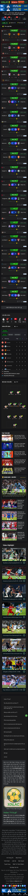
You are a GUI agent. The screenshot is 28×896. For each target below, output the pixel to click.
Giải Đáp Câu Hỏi (14, 867)
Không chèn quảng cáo (9, 739)
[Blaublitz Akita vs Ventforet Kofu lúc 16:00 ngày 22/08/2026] (14, 117)
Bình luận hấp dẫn (8, 732)
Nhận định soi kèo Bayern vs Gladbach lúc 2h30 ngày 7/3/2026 (21, 525)
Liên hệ (5, 757)
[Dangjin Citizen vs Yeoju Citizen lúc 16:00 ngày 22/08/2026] (14, 172)
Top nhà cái (14, 2)
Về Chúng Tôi (9, 857)
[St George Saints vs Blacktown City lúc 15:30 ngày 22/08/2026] (14, 89)
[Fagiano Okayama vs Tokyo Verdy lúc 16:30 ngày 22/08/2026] (14, 213)
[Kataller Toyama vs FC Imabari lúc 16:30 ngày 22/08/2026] (14, 227)
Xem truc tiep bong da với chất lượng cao (13, 724)
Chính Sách (7, 861)
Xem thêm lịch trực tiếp (13, 307)
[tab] (3, 18)
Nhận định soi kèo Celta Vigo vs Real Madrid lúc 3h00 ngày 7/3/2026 (21, 535)
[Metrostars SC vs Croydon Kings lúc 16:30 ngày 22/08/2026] (14, 255)
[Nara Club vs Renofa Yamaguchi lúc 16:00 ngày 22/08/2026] (14, 158)
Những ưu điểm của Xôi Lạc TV (10, 712)
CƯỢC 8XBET (21, 2)
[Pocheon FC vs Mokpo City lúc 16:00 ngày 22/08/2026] (14, 186)
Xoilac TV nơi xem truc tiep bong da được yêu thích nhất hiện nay (14, 707)
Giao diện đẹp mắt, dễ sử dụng (10, 716)
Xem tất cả (22, 477)
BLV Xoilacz (22, 22)
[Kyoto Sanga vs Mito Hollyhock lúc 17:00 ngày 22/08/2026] (14, 296)
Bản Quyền (21, 861)
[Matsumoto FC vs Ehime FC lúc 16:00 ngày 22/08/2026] (14, 144)
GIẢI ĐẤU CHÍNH (6, 315)
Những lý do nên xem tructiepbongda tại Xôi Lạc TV (14, 744)
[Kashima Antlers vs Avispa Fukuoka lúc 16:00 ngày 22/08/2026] (14, 103)
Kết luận (5, 753)
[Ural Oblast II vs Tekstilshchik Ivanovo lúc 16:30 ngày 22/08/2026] (14, 241)
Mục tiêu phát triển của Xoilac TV (11, 703)
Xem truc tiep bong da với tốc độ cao (12, 728)
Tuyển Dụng (7, 864)
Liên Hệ (14, 861)
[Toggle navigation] (26, 2)
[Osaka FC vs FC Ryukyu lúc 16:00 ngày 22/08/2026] (14, 130)
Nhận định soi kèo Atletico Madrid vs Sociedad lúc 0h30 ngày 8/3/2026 (21, 504)
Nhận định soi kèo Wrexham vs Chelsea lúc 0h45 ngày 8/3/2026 (21, 515)
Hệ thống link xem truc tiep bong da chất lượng (14, 735)
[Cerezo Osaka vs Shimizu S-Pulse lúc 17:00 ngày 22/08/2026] (14, 283)
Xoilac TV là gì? (7, 699)
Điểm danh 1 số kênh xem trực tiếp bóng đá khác (14, 749)
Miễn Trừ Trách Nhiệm (18, 864)
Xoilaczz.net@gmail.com (16, 881)
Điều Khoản (19, 857)
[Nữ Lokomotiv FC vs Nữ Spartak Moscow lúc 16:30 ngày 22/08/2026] (14, 269)
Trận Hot (12, 22)
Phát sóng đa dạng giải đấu (10, 720)
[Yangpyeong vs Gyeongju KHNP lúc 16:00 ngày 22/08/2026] (14, 200)
